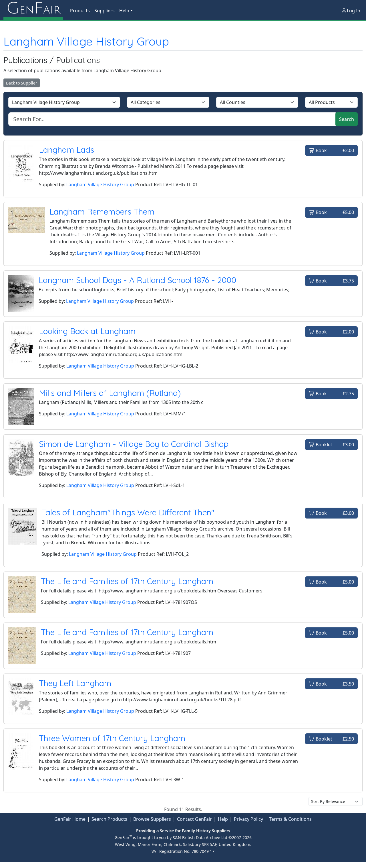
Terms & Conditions (290, 819)
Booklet (334, 444)
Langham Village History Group (86, 41)
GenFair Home (69, 819)
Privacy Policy (248, 819)
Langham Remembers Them (101, 212)
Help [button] (124, 10)
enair (33, 8)
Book (334, 150)
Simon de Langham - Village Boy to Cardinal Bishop (133, 444)
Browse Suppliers (152, 819)
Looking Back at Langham (87, 331)
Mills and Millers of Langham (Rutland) (110, 393)
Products (80, 10)
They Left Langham (75, 683)
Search (346, 119)
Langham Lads (66, 150)
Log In (353, 10)
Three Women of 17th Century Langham (112, 738)
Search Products (109, 819)
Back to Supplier (21, 83)
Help (223, 819)
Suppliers (104, 10)
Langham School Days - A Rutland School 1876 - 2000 (137, 280)
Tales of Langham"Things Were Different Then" (127, 512)
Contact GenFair (194, 819)
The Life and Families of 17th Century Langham (127, 581)
